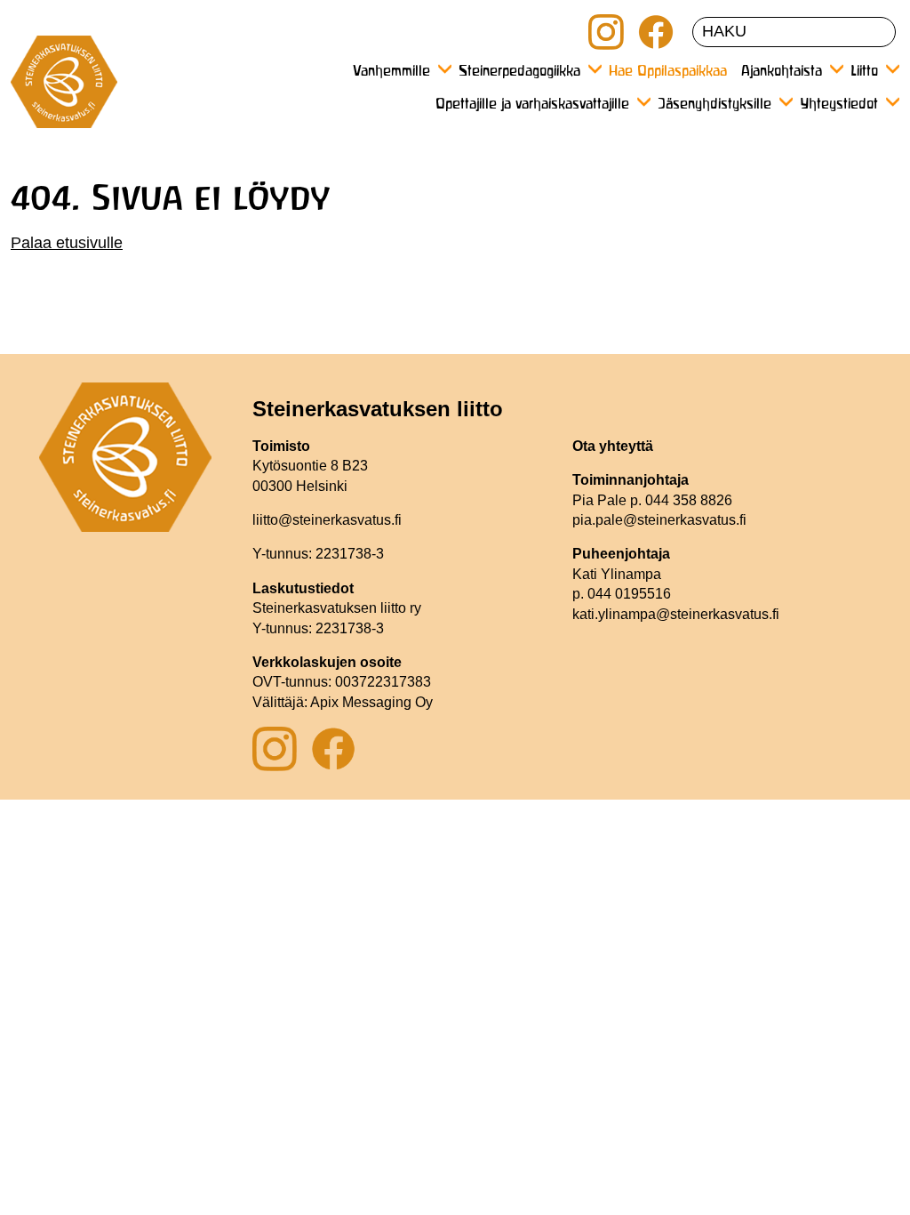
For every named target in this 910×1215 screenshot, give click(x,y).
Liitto (864, 72)
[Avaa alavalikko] (444, 69)
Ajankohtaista (781, 72)
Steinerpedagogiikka (519, 72)
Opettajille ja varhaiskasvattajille (532, 105)
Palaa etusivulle (67, 243)
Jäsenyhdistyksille (714, 105)
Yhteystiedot (839, 105)
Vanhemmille (391, 72)
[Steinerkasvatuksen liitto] (64, 89)
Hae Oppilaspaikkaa (668, 72)
